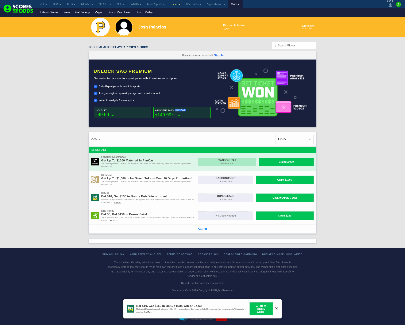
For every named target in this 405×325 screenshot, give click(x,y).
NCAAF (85, 4)
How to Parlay (144, 12)
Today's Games (48, 12)
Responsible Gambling (240, 254)
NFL (42, 4)
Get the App (82, 12)
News (66, 12)
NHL (119, 4)
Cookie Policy (208, 254)
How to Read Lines (119, 12)
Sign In (219, 55)
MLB (70, 4)
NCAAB (103, 4)
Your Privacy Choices (146, 254)
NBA (56, 4)
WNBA (135, 4)
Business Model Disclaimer (282, 254)
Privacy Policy (114, 254)
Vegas (99, 12)
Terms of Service (180, 254)
